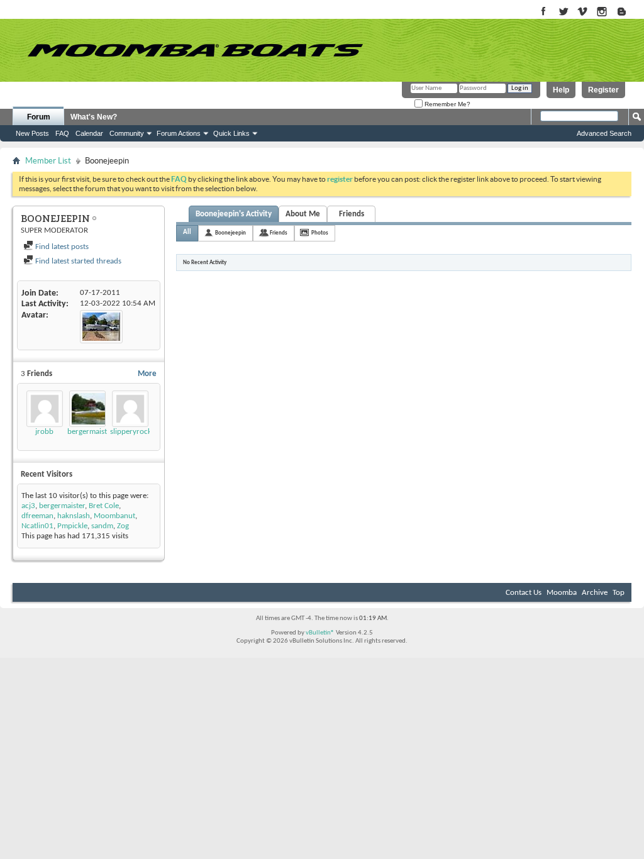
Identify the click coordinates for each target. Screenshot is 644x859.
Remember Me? (446, 104)
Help (561, 90)
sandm (102, 526)
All (187, 232)
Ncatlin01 (37, 526)
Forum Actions (179, 133)
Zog (123, 526)
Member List (48, 160)
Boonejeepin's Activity (234, 214)
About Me (303, 214)
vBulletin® (320, 632)
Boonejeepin (230, 233)
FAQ (62, 133)
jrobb (44, 432)
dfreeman (37, 516)
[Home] (195, 50)
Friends (351, 214)
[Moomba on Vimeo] (582, 12)
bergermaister (90, 432)
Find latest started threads (77, 261)
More (147, 374)
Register (603, 90)
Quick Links (231, 133)
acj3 (28, 506)
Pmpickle (72, 526)
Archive (595, 593)
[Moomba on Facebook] (543, 12)
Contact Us (523, 593)
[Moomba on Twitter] (563, 12)
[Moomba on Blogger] (628, 12)
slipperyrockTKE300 (143, 432)
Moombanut (114, 516)
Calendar (89, 133)
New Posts (32, 133)
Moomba (562, 593)
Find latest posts (61, 247)
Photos (319, 233)
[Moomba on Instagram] (602, 12)
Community (126, 133)
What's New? (93, 117)
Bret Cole (104, 506)
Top (619, 593)
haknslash (73, 516)
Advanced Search (604, 133)
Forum (38, 117)
